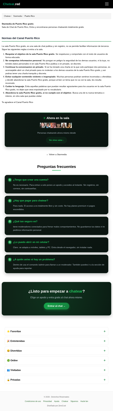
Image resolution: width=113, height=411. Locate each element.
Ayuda (56, 401)
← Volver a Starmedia (56, 154)
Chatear (7, 16)
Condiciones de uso (33, 401)
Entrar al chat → (56, 306)
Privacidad (47, 401)
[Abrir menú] (107, 4)
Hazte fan (84, 401)
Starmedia (17, 16)
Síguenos (74, 401)
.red (11, 4)
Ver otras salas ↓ (56, 140)
